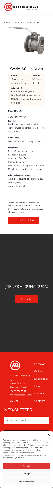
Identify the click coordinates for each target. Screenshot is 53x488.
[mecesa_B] (15, 361)
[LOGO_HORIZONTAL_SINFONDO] (21, 4)
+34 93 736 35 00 (18, 391)
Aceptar (26, 466)
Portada (8, 23)
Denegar (27, 473)
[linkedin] (17, 401)
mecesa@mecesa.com (21, 394)
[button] (48, 434)
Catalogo (18, 23)
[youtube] (11, 401)
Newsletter (18, 409)
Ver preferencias (26, 481)
